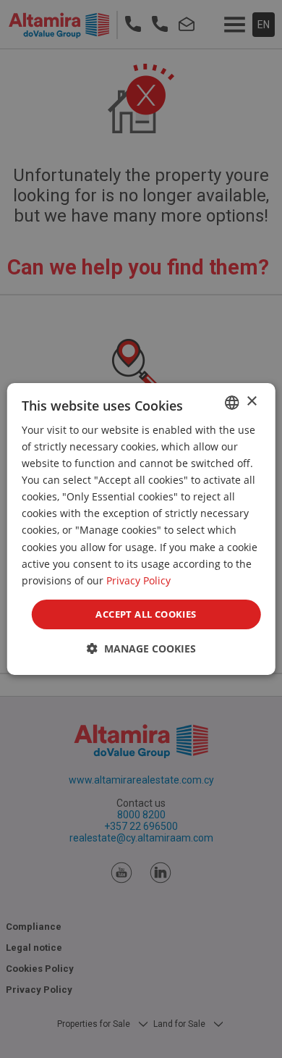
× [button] (251, 401)
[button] (141, 648)
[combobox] (231, 402)
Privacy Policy (138, 580)
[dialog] (141, 529)
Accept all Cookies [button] (145, 614)
